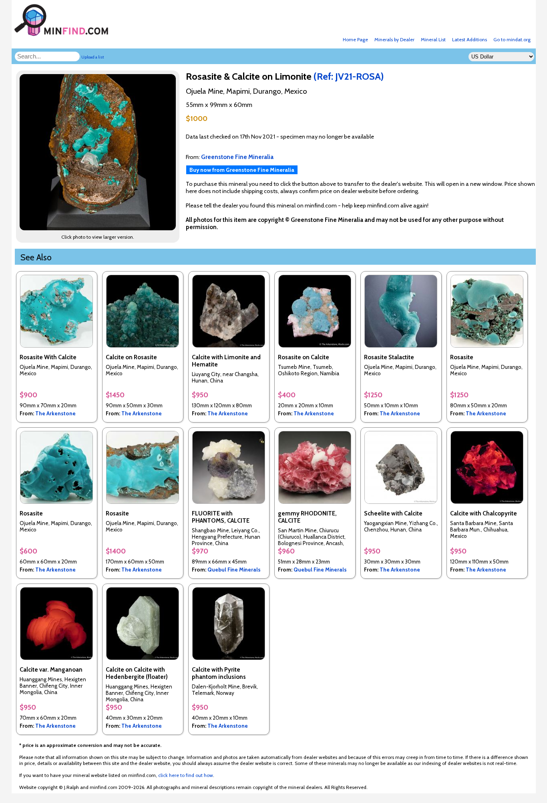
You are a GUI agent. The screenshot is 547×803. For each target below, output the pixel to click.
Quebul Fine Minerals (234, 569)
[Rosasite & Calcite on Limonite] (99, 228)
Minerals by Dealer (394, 39)
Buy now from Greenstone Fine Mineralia (241, 170)
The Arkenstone (55, 413)
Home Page (355, 39)
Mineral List (433, 39)
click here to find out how (185, 775)
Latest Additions (469, 39)
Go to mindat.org (512, 39)
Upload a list (92, 57)
